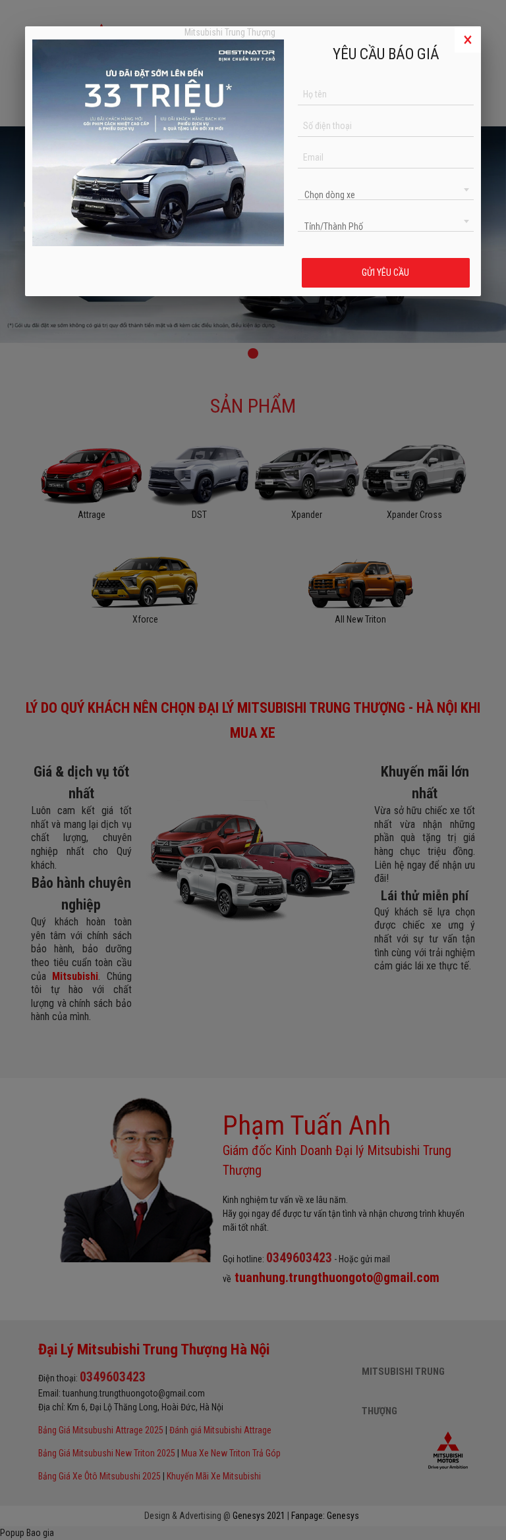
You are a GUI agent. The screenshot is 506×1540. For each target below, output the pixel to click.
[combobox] (386, 188)
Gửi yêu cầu (386, 272)
